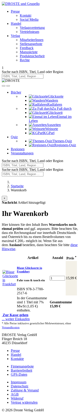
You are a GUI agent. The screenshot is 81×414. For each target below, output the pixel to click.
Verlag (15, 36)
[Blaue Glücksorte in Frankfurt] (10, 284)
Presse (15, 11)
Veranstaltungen (22, 153)
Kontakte (17, 359)
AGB (15, 394)
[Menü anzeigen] (8, 86)
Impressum (18, 382)
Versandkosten (11, 327)
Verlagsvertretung (32, 28)
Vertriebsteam (29, 32)
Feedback (27, 48)
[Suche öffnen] (3, 86)
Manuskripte (29, 52)
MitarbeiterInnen (31, 40)
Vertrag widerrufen (24, 402)
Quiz (14, 137)
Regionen (18, 149)
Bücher (16, 92)
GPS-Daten (19, 374)
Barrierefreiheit (21, 370)
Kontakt (25, 15)
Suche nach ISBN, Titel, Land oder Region (32, 72)
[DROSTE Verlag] (11, 81)
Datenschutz (19, 386)
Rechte (25, 60)
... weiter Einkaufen (16, 319)
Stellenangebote (31, 44)
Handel (16, 23)
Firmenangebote (22, 366)
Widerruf (17, 398)
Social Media (29, 19)
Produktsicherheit (32, 56)
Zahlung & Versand (25, 390)
